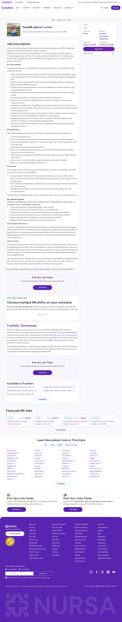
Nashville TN (39, 474)
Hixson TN (10, 463)
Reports (77, 555)
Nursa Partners (103, 527)
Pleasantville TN (12, 476)
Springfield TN (94, 476)
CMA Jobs (55, 543)
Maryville (10, 469)
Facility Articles (80, 546)
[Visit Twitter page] (102, 572)
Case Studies (79, 552)
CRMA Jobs (56, 546)
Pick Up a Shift (57, 527)
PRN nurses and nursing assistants (65, 335)
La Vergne (65, 466)
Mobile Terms (99, 586)
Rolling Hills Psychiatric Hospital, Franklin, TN (59, 387)
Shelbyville (38, 476)
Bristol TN (92, 450)
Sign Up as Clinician (59, 524)
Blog (99, 534)
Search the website (104, 558)
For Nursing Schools (33, 2)
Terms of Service (111, 586)
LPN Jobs (32, 534)
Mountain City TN (95, 469)
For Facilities (19, 2)
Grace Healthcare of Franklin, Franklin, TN (21, 391)
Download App (15, 534)
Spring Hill (10, 479)
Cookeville (38, 456)
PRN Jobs (32, 524)
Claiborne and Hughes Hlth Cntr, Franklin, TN (58, 391)
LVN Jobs (32, 537)
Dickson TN (93, 456)
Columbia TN (11, 456)
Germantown (11, 461)
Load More (43, 399)
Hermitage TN (94, 461)
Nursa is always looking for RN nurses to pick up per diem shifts (45, 32)
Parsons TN (93, 474)
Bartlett (37, 450)
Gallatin (92, 458)
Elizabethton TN (12, 458)
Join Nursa (43, 287)
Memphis (38, 469)
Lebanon (92, 466)
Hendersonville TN (68, 461)
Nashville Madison (95, 471)
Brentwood (66, 450)
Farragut (37, 458)
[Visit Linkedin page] (108, 572)
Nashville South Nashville (15, 474)
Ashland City (11, 450)
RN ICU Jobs (33, 540)
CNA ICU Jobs (34, 552)
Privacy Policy (89, 586)
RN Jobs (32, 527)
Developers (102, 540)
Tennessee (28, 326)
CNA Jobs (32, 531)
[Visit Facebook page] (97, 572)
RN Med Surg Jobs (35, 546)
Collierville (93, 453)
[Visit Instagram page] (91, 572)
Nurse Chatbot (103, 555)
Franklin (69, 20)
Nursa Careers (103, 549)
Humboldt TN (39, 463)
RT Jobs (55, 537)
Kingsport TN (11, 466)
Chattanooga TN (12, 453)
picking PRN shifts (57, 338)
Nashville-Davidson (69, 471)
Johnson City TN (95, 463)
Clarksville (38, 453)
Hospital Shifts (80, 558)
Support (100, 531)
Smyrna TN (66, 476)
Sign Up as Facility (81, 531)
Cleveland (65, 453)
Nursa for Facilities (81, 524)
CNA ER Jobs (33, 555)
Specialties (56, 555)
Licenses (59, 20)
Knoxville (38, 466)
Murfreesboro (39, 471)
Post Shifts (78, 534)
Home (53, 20)
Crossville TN (66, 456)
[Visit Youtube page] (114, 572)
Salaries (55, 549)
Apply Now (99, 49)
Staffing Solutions (81, 537)
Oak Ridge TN (66, 474)
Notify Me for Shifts (58, 534)
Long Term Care (80, 540)
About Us (101, 524)
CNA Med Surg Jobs (36, 558)
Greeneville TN (40, 461)
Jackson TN (66, 463)
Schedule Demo (80, 549)
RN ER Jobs (33, 543)
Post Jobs (73, 509)
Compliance (102, 543)
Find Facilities (79, 561)
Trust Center (102, 546)
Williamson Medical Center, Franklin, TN (21, 387)
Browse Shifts (56, 531)
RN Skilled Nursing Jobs (37, 549)
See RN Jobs (61, 430)
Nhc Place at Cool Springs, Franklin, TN (20, 394)
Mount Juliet (11, 471)
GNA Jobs (55, 540)
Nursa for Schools (81, 527)
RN (64, 20)
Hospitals (78, 543)
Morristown (66, 469)
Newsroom (101, 537)
